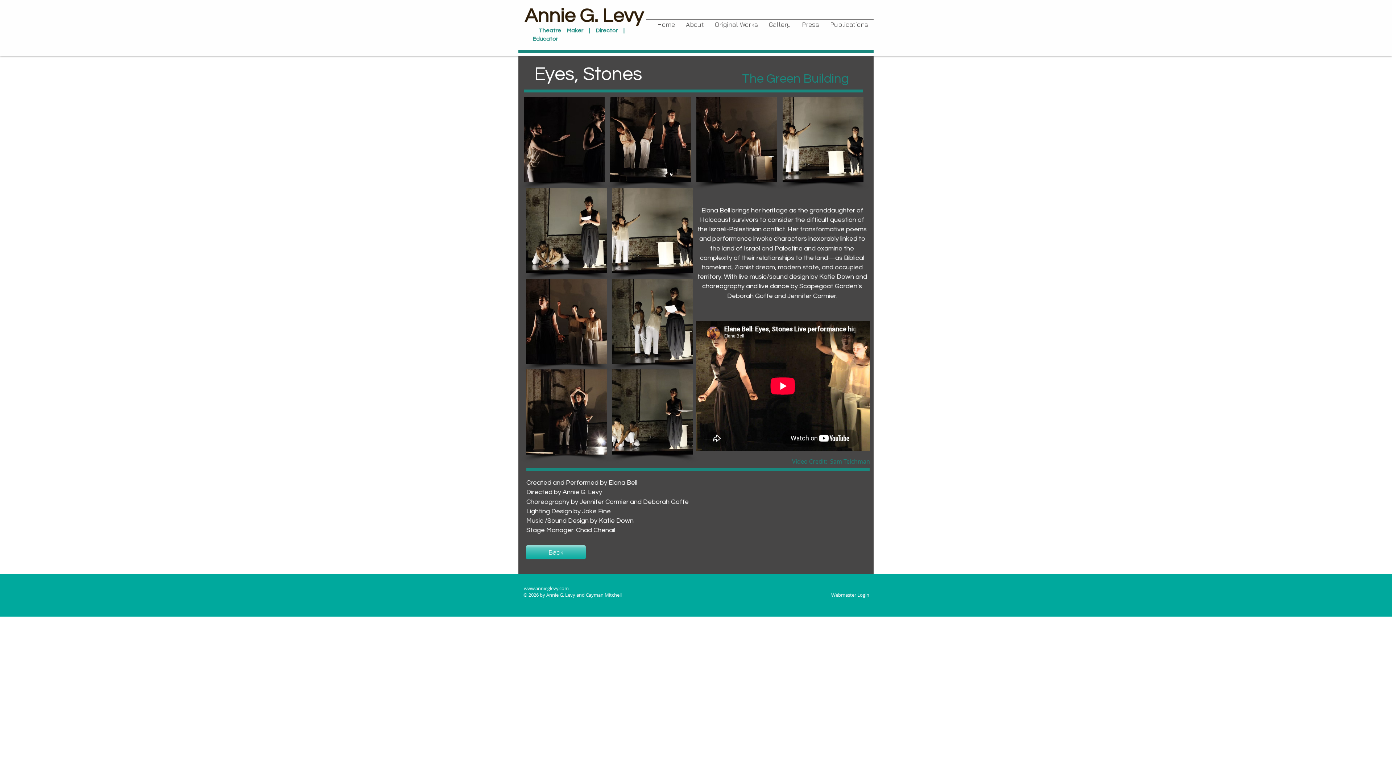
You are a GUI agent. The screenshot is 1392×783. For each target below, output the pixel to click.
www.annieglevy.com (546, 588)
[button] (736, 25)
